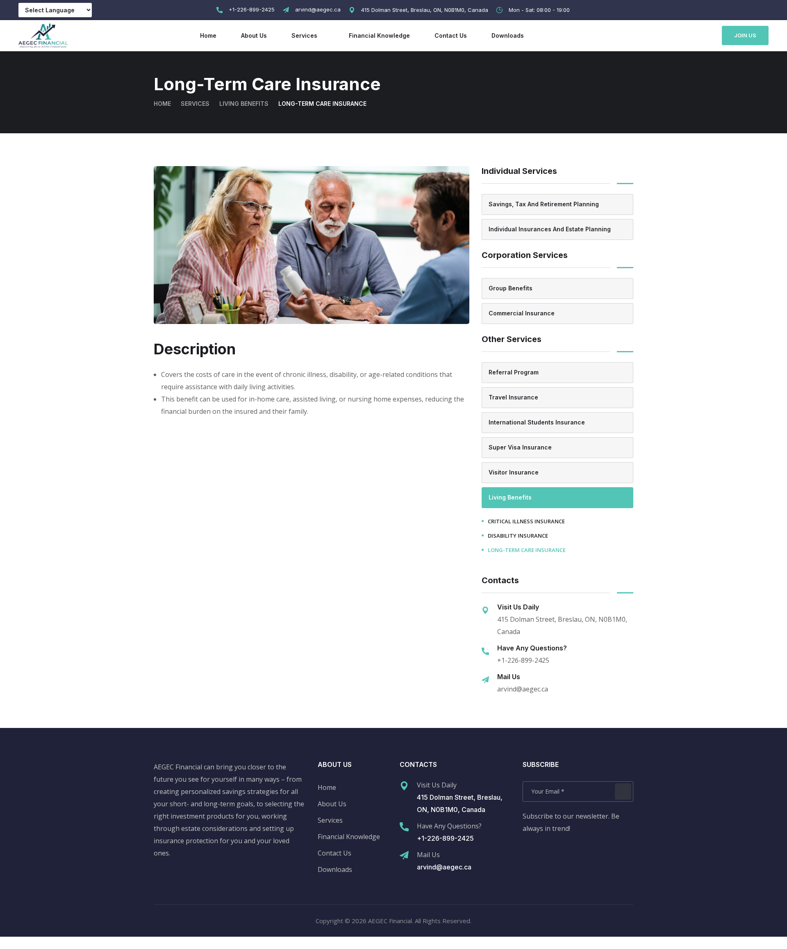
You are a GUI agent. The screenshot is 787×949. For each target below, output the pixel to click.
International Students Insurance (537, 422)
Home (208, 35)
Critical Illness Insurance (526, 521)
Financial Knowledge (379, 35)
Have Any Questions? (449, 825)
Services (304, 35)
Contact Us (450, 35)
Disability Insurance (518, 535)
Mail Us (428, 854)
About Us (254, 35)
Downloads (507, 35)
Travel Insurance (513, 397)
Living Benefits (243, 103)
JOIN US (745, 35)
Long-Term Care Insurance (527, 550)
